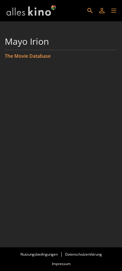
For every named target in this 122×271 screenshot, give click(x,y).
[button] (114, 11)
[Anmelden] (102, 11)
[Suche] (90, 11)
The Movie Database (28, 56)
